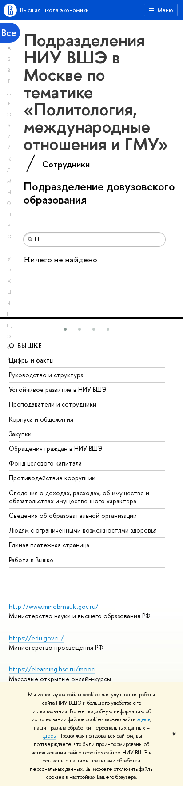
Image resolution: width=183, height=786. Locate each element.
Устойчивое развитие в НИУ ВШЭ (58, 389)
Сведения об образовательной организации (73, 515)
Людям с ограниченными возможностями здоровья (83, 530)
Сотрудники (66, 164)
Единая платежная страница (49, 545)
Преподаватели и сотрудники (52, 404)
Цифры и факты (31, 360)
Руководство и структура (46, 375)
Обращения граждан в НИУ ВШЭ (56, 448)
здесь (143, 719)
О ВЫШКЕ (26, 345)
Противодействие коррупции (52, 478)
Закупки (20, 434)
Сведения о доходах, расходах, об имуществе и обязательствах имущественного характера (79, 497)
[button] (65, 329)
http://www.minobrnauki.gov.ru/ (54, 606)
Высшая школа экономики (54, 10)
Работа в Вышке (31, 560)
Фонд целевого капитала (45, 463)
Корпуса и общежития (41, 419)
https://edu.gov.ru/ (36, 638)
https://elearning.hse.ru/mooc (52, 669)
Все (8, 32)
